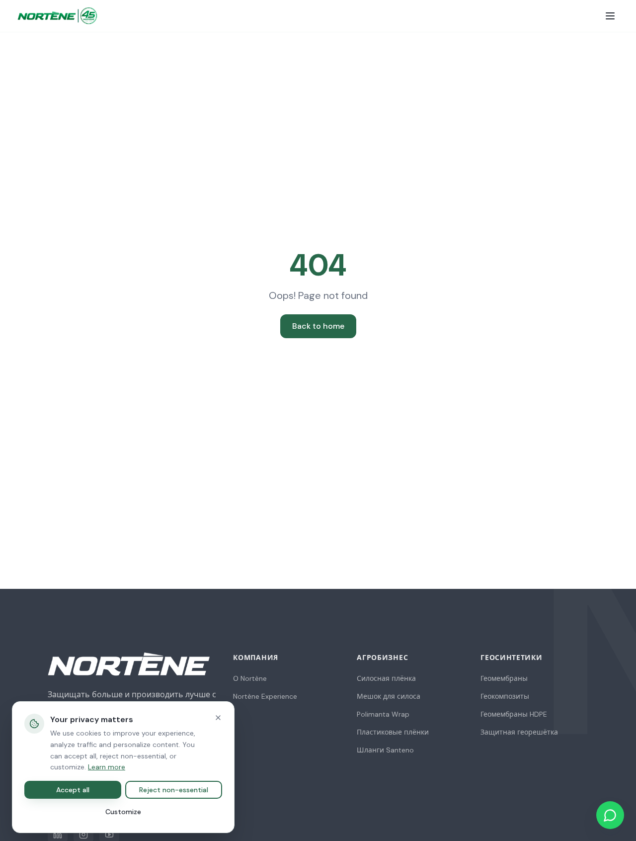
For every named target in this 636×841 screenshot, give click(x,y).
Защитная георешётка (519, 732)
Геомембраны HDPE (513, 714)
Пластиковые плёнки (393, 732)
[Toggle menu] (610, 16)
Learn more (106, 766)
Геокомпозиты (504, 696)
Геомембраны (504, 678)
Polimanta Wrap (383, 714)
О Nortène (250, 678)
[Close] (218, 718)
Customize (123, 811)
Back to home (318, 326)
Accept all (72, 789)
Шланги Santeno (385, 750)
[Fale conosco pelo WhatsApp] (610, 815)
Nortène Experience (265, 696)
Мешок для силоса (388, 696)
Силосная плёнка (386, 678)
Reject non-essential (173, 789)
